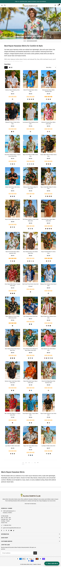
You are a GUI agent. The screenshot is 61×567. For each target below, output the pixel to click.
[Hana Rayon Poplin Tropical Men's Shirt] (30, 403)
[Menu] (1, 5)
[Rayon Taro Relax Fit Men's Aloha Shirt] (30, 144)
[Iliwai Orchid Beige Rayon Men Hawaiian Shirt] (48, 370)
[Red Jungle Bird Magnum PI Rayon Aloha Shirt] (12, 403)
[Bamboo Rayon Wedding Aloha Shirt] (12, 79)
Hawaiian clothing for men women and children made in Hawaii (43, 499)
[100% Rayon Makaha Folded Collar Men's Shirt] (30, 208)
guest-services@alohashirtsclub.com (12, 527)
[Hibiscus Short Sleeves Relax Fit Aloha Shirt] (30, 176)
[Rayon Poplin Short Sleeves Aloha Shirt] (48, 306)
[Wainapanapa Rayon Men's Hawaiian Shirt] (48, 79)
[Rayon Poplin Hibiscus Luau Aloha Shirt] (48, 403)
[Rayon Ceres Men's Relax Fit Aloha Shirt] (48, 176)
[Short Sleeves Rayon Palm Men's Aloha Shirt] (30, 241)
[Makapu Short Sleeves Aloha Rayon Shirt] (48, 273)
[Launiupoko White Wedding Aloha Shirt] (30, 111)
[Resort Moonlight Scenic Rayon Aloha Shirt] (30, 370)
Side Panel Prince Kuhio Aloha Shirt (30, 284)
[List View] (11, 67)
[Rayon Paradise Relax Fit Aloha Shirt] (48, 241)
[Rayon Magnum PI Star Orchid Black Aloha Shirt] (12, 306)
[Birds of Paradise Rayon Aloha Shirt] (30, 79)
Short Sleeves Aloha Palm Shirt (31, 316)
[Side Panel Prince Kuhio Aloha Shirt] (30, 273)
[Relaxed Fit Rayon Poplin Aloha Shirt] (12, 111)
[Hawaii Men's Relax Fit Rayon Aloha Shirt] (48, 144)
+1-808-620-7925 (7, 525)
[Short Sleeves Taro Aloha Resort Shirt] (48, 338)
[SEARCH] (4, 5)
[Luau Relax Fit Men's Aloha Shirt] (12, 435)
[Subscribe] (35, 552)
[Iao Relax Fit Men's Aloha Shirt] (48, 435)
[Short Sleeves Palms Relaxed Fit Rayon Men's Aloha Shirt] (30, 338)
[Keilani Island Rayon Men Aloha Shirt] (12, 176)
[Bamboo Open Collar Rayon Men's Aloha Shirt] (12, 370)
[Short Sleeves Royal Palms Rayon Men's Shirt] (12, 338)
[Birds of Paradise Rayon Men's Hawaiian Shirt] (12, 241)
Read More (7, 64)
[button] (58, 5)
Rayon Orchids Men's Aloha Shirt (12, 219)
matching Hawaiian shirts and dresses (17, 500)
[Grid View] (9, 67)
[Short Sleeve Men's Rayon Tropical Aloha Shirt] (12, 273)
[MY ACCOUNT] (55, 5)
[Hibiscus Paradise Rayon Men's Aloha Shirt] (48, 111)
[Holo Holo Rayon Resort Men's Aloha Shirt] (48, 208)
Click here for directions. (30, 503)
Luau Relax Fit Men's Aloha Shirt (12, 445)
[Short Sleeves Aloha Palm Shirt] (30, 306)
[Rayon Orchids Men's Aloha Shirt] (12, 208)
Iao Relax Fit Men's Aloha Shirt (48, 445)
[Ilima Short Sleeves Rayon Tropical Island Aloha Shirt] (12, 144)
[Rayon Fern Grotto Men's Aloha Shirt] (30, 435)
